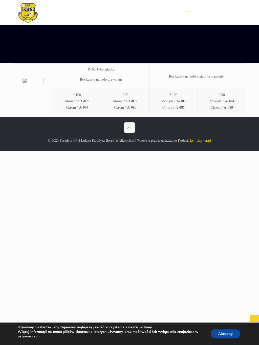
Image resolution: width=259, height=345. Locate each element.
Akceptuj (225, 333)
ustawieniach (28, 336)
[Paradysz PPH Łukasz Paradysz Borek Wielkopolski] (28, 12)
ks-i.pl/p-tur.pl (200, 140)
